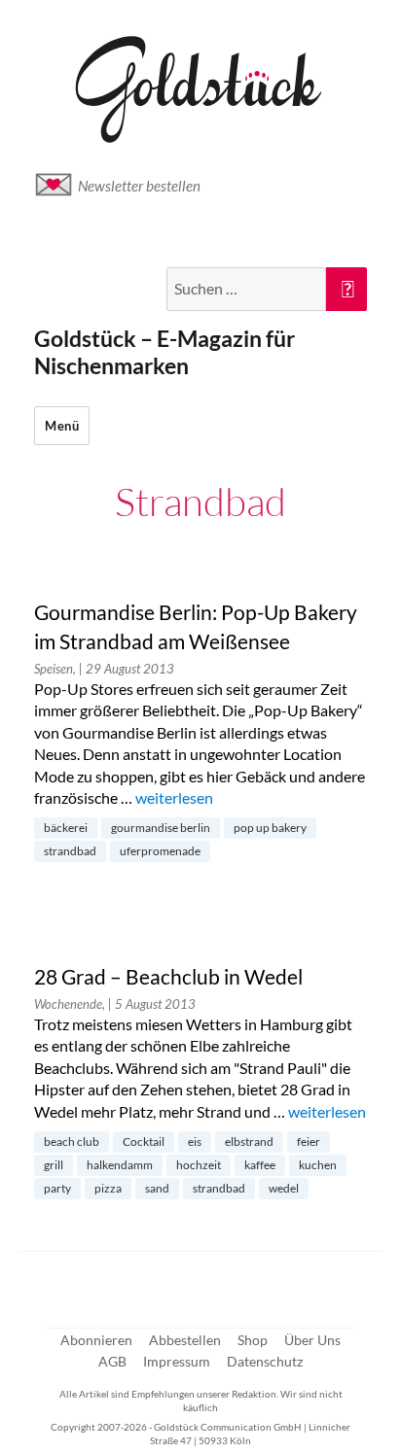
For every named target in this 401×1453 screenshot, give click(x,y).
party (57, 1188)
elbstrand (249, 1141)
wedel (284, 1188)
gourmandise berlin (160, 827)
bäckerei (66, 827)
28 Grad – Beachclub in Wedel (168, 976)
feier (308, 1141)
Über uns (312, 1340)
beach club (71, 1141)
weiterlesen (174, 797)
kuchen (318, 1165)
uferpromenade (160, 851)
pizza (108, 1188)
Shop (252, 1340)
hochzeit (198, 1165)
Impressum (176, 1361)
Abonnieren (96, 1340)
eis (194, 1141)
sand (157, 1188)
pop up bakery (270, 827)
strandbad (70, 851)
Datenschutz (265, 1361)
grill (53, 1165)
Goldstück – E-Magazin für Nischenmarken (164, 352)
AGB (112, 1361)
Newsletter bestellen (139, 185)
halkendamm (120, 1165)
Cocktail (143, 1141)
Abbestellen (185, 1340)
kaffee (259, 1165)
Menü (62, 425)
